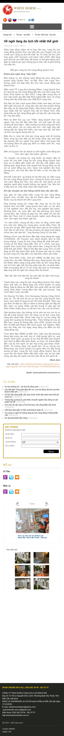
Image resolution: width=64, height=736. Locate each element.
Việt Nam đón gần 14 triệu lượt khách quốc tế (24, 410)
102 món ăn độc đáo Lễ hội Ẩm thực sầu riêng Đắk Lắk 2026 (30, 405)
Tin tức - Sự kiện (23, 35)
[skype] (11, 477)
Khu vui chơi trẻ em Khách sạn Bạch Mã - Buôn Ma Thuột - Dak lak (32, 536)
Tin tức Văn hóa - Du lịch (45, 35)
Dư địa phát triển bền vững (16, 418)
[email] (17, 477)
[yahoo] (5, 477)
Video (32, 503)
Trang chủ (7, 35)
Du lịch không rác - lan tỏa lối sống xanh (22, 387)
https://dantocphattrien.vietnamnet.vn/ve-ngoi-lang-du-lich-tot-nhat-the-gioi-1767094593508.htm (33, 365)
